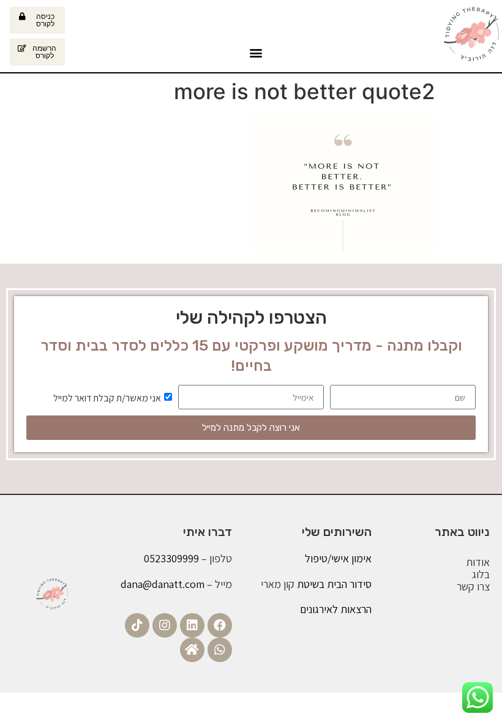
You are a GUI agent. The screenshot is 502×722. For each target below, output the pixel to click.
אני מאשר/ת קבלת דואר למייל (107, 398)
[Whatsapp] (220, 650)
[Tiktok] (137, 625)
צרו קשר (473, 587)
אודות (478, 562)
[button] (255, 52)
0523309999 (171, 558)
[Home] (192, 650)
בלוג (481, 574)
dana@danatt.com (162, 584)
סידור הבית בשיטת (333, 584)
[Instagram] (164, 625)
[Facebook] (220, 625)
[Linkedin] (192, 625)
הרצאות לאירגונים (336, 609)
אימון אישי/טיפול (338, 558)
